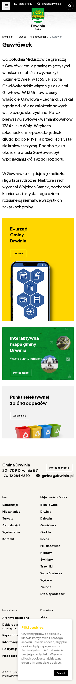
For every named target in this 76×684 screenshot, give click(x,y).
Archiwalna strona (15, 617)
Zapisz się (19, 415)
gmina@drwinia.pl (52, 3)
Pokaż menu (6, 6)
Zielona (45, 587)
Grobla (45, 532)
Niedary (46, 552)
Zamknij (61, 673)
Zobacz (18, 253)
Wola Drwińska (51, 573)
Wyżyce (46, 580)
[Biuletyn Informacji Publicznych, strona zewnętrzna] (57, 617)
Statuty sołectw (52, 593)
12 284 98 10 (26, 3)
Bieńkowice (49, 504)
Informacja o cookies (46, 662)
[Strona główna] (38, 19)
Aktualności (11, 525)
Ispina (44, 539)
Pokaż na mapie (59, 467)
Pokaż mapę (21, 372)
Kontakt (8, 539)
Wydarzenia (11, 532)
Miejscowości (38, 36)
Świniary (46, 559)
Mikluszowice (50, 546)
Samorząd (10, 504)
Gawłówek (48, 525)
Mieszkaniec (11, 511)
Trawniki (46, 566)
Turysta (21, 36)
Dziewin (46, 518)
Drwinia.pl (7, 36)
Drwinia (45, 511)
